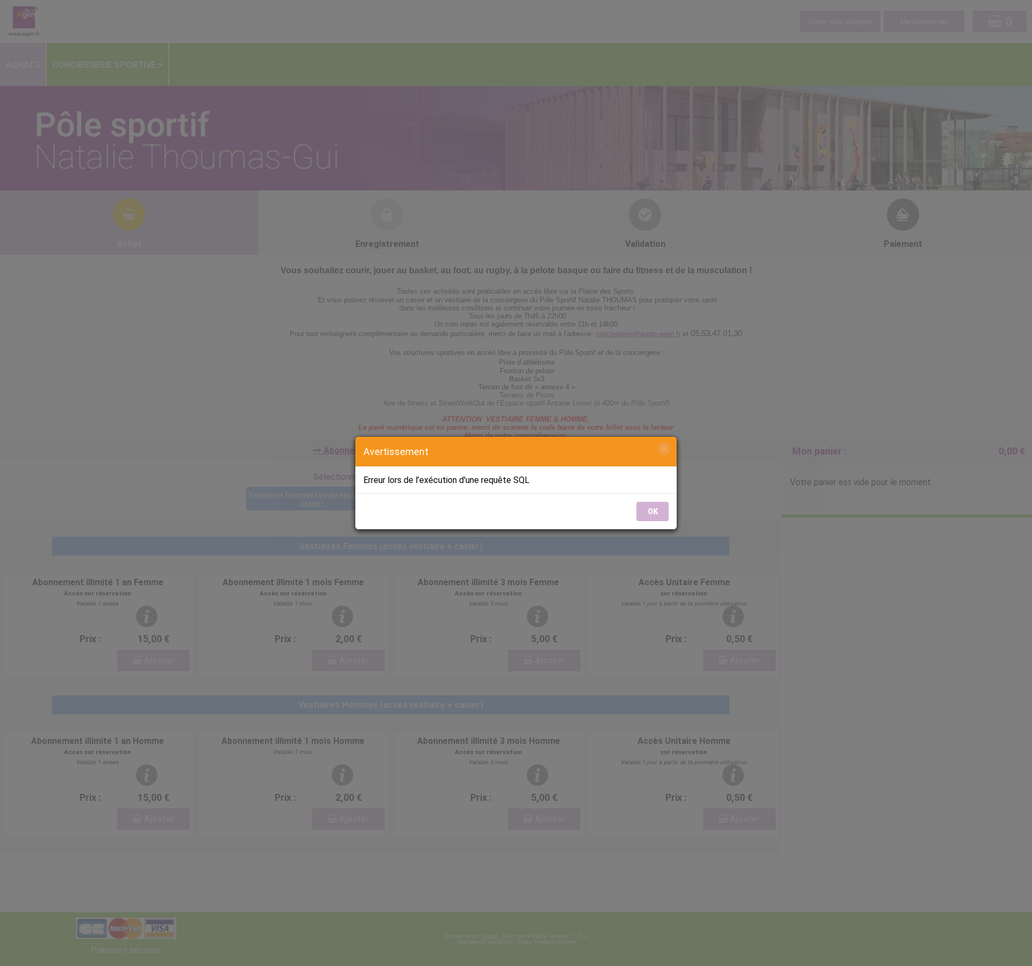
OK (653, 511)
